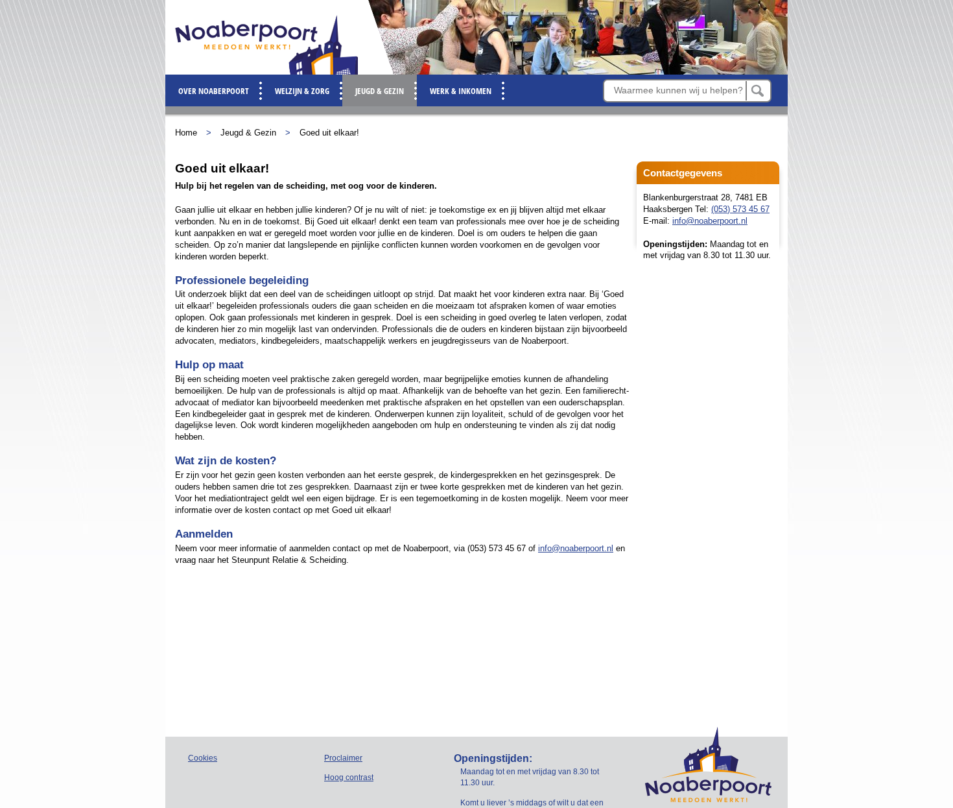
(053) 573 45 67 (740, 209)
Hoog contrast (348, 777)
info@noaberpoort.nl (709, 221)
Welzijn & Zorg (302, 91)
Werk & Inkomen (460, 91)
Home (186, 132)
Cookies (202, 758)
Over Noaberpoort (213, 91)
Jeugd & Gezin (248, 132)
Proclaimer (343, 758)
